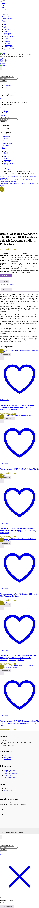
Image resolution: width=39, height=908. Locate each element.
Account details (8, 790)
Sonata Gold (5, 16)
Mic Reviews (8, 757)
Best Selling (8, 45)
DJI (3, 7)
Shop (5, 50)
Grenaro (4, 9)
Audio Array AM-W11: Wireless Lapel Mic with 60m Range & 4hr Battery (18, 595)
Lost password (8, 792)
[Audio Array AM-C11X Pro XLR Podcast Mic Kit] (16, 415)
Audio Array (7, 170)
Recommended (9, 46)
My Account (7, 85)
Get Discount (6, 275)
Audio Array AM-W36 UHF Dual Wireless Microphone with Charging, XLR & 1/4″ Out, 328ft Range (18, 531)
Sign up (6, 111)
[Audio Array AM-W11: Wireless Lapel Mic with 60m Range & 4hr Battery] (19, 540)
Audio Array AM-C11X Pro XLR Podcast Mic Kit (19, 469)
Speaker (7, 43)
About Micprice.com (10, 777)
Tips (5, 755)
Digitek (4, 5)
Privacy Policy (8, 775)
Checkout (7, 87)
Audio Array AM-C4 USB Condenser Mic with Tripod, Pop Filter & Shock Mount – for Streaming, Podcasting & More (18, 658)
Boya (3, 12)
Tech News (7, 759)
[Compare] (0, 401)
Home (3, 3)
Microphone (8, 41)
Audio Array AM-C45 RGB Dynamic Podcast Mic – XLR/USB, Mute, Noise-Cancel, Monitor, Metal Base (19, 723)
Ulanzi (3, 21)
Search (3, 80)
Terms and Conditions (10, 773)
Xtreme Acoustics (7, 19)
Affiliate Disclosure (9, 770)
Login (5, 112)
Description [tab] (6, 290)
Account (2, 63)
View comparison (7, 906)
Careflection (5, 14)
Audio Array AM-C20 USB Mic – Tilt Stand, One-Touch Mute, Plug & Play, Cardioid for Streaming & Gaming (17, 407)
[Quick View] (2, 358)
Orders (6, 788)
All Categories (9, 48)
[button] (4, 99)
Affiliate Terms (8, 772)
